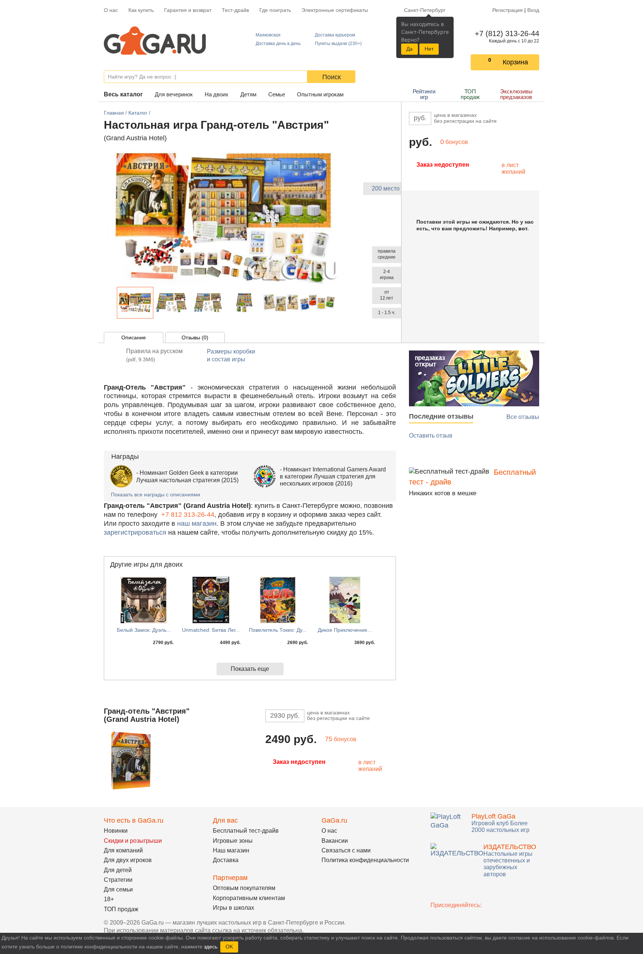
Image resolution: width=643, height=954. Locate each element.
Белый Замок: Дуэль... (144, 630)
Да (409, 49)
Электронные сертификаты (334, 10)
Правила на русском (154, 355)
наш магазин (197, 523)
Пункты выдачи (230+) (338, 43)
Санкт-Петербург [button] (424, 10)
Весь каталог (123, 94)
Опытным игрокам (320, 94)
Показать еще (250, 669)
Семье (276, 94)
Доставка (226, 860)
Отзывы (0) (195, 337)
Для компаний (123, 850)
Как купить (141, 10)
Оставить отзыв (430, 435)
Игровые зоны (233, 841)
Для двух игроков (128, 860)
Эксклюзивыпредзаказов (516, 94)
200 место (386, 188)
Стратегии (118, 880)
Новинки (116, 830)
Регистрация (507, 10)
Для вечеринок (174, 94)
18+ (109, 899)
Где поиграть (275, 10)
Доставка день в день (278, 43)
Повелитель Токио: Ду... (278, 630)
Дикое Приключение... (345, 630)
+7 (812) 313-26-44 (505, 33)
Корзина (515, 62)
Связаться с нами (346, 850)
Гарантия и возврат (187, 10)
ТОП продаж (470, 94)
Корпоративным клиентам (249, 898)
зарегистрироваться (135, 532)
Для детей (118, 870)
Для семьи (118, 889)
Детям (248, 94)
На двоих (216, 94)
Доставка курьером (335, 35)
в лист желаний (513, 168)
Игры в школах (233, 908)
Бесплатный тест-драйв (246, 830)
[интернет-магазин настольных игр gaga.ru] (155, 40)
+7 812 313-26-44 (187, 514)
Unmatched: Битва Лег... (211, 630)
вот (522, 228)
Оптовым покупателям (244, 888)
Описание (133, 337)
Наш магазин (231, 850)
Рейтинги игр (424, 94)
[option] (135, 302)
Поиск (331, 77)
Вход (533, 10)
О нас (111, 10)
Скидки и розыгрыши (133, 841)
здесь (210, 947)
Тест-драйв (235, 10)
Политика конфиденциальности (365, 860)
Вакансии (335, 841)
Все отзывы (522, 417)
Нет (429, 49)
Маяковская (268, 35)
